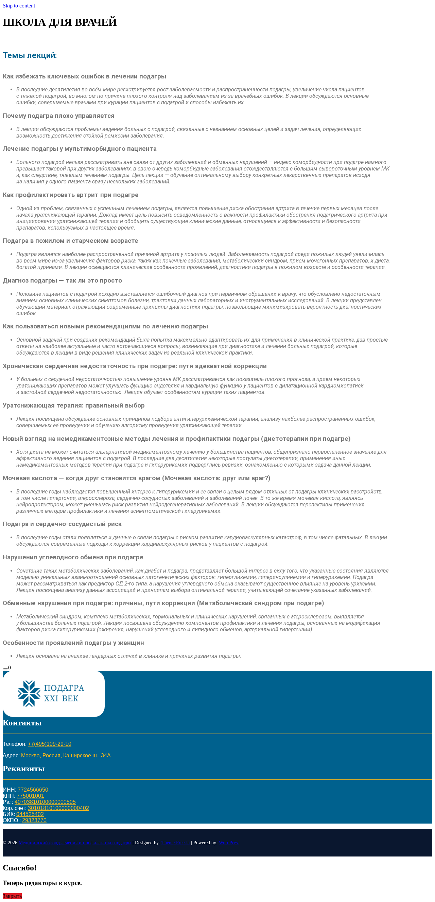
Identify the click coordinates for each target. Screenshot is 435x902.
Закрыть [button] (12, 896)
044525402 (30, 814)
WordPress (229, 842)
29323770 (34, 820)
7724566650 (33, 790)
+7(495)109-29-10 (49, 744)
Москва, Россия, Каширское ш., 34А (66, 755)
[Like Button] (5, 669)
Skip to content (19, 5)
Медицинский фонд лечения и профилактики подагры (75, 842)
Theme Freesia (175, 842)
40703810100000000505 (45, 802)
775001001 (30, 796)
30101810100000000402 (58, 808)
